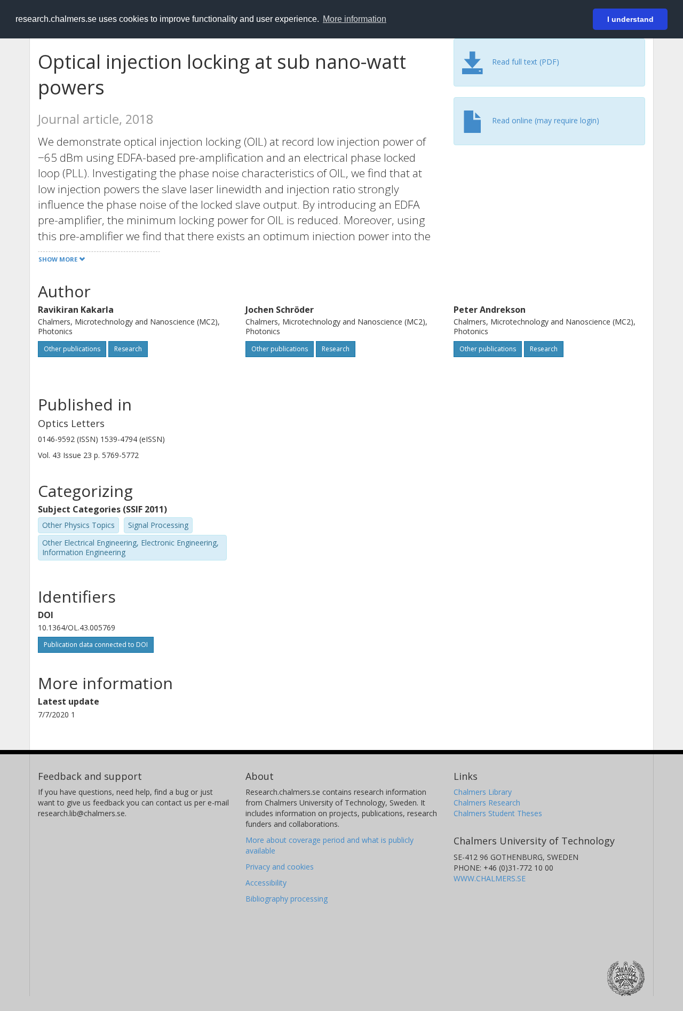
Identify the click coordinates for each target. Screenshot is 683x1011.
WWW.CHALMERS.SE (490, 878)
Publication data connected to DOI (96, 644)
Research (128, 348)
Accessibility (266, 883)
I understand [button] (630, 19)
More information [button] (354, 18)
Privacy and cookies (279, 867)
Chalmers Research (487, 802)
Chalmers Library (483, 792)
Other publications (72, 348)
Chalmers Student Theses (498, 813)
